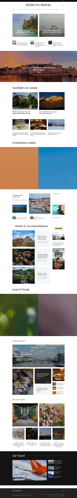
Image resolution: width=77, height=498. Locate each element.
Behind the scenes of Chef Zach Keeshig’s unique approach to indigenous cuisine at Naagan (21, 384)
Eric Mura (37, 392)
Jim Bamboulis (38, 378)
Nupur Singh (52, 34)
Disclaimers (62, 494)
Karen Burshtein (25, 34)
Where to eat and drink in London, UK (23, 355)
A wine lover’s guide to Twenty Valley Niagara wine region (52, 421)
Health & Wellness (39, 9)
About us (45, 494)
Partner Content (18, 41)
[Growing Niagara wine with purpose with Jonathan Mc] (63, 223)
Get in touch (58, 494)
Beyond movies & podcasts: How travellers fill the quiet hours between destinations (22, 44)
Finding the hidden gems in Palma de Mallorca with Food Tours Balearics (61, 384)
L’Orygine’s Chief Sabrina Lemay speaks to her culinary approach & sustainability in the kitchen (58, 377)
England (16, 351)
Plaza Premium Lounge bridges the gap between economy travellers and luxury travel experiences (58, 462)
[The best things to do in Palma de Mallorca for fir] (54, 226)
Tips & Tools (48, 9)
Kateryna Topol (16, 370)
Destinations (21, 9)
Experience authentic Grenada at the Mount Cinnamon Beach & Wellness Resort (58, 44)
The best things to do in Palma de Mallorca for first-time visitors (22, 218)
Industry (52, 9)
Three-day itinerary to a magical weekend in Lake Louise (48, 112)
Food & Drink (33, 9)
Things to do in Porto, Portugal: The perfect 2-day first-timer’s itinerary (39, 205)
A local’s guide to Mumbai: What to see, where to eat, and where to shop (51, 31)
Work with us (53, 494)
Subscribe (56, 9)
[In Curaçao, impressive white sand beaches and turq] (63, 221)
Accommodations (27, 9)
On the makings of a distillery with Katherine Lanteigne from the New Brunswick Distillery (18, 444)
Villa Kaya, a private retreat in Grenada (42, 274)
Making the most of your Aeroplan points (58, 472)
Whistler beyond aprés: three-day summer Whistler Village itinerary (21, 112)
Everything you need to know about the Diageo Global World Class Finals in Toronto (45, 444)
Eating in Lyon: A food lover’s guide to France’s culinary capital (38, 68)
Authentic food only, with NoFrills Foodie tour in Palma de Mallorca (60, 388)
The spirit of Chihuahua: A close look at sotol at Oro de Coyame (31, 444)
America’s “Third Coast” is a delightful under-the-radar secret (25, 31)
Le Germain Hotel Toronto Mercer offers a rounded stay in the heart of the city (38, 134)
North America (25, 28)
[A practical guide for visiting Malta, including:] (63, 226)
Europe (38, 65)
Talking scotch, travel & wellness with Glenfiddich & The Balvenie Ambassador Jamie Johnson (58, 444)
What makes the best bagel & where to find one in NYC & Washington (42, 389)
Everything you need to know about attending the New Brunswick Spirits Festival (20, 134)
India (51, 28)
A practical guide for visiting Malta (17, 196)
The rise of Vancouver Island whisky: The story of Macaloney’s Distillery (25, 421)
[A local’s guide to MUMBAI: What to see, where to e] (54, 221)
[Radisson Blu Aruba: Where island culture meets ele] (54, 223)
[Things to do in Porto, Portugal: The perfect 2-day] (58, 226)
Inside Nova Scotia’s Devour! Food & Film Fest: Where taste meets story (42, 375)
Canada (15, 93)
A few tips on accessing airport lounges (58, 477)
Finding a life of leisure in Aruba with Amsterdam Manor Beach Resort (39, 218)
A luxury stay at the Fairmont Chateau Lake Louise (54, 133)
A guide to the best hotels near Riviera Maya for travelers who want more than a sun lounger (41, 44)
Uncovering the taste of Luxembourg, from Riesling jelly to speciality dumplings (60, 393)
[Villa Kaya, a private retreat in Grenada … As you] (58, 221)
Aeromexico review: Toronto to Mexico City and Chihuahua (58, 467)
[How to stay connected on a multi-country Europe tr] (58, 223)
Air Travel (44, 9)
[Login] (64, 5)
